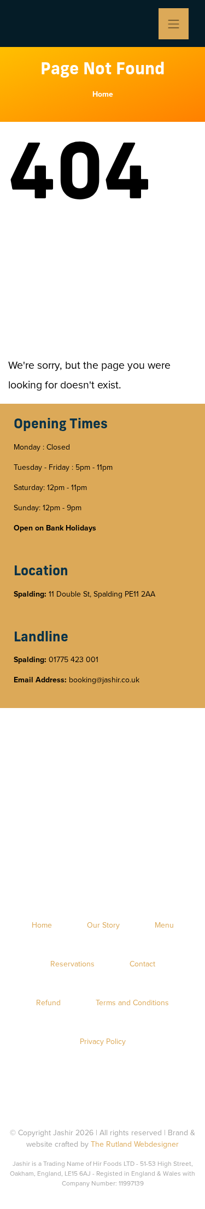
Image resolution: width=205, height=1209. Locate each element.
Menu (164, 925)
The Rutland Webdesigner (135, 1144)
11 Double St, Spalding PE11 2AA (102, 594)
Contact (142, 964)
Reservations (72, 964)
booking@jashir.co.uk (104, 680)
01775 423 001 (73, 659)
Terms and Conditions (132, 1003)
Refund (48, 1003)
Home (102, 94)
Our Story (103, 925)
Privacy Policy (103, 1041)
